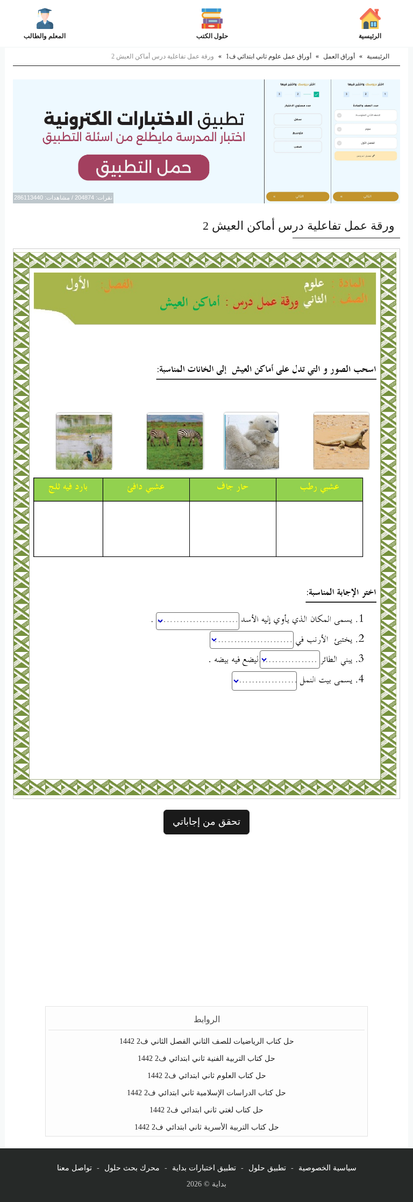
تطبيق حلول (267, 1168)
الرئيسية (370, 36)
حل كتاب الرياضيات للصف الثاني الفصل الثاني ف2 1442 (206, 1041)
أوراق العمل (339, 56)
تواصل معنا (74, 1168)
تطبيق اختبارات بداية (204, 1168)
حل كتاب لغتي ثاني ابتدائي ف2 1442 (206, 1110)
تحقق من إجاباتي (206, 821)
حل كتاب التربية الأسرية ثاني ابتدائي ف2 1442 (206, 1127)
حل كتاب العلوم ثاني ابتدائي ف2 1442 (206, 1076)
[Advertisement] (206, 920)
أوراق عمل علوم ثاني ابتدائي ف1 (268, 56)
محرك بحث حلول (132, 1168)
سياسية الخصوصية (327, 1168)
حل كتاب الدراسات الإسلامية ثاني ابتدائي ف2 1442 (206, 1093)
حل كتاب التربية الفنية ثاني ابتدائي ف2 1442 (206, 1058)
